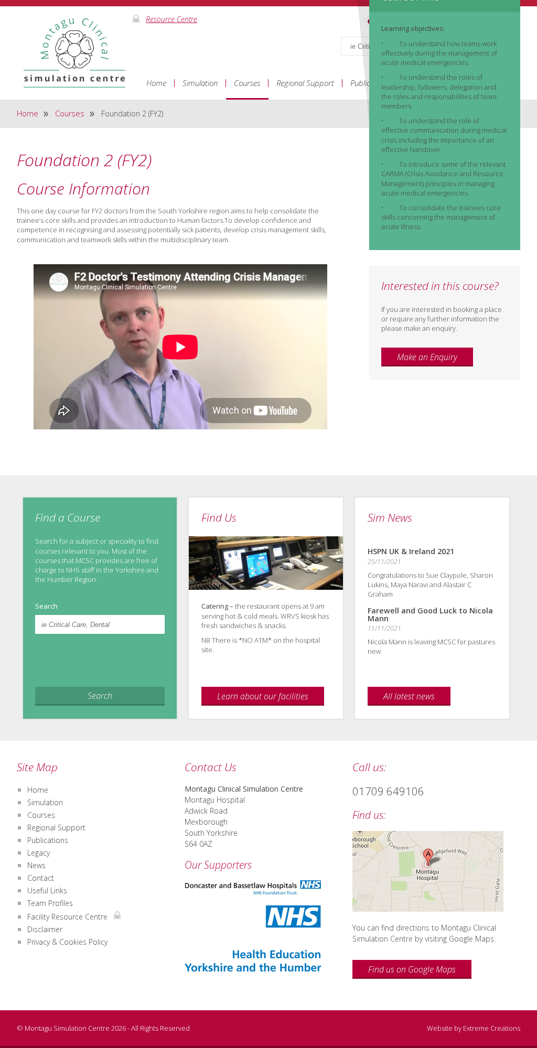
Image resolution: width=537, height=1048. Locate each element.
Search (46, 606)
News (36, 865)
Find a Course (67, 517)
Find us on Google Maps (412, 969)
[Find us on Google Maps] (436, 871)
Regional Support (305, 83)
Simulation (200, 83)
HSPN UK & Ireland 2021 (411, 551)
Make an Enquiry (427, 357)
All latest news (409, 696)
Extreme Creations (491, 1028)
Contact (40, 878)
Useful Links (47, 890)
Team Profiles (50, 903)
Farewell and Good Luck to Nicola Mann (430, 614)
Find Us (219, 517)
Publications (47, 840)
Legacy (38, 853)
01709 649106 (388, 791)
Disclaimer (44, 929)
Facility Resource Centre (68, 917)
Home (156, 83)
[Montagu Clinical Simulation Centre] (74, 47)
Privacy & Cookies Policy (67, 942)
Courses (247, 83)
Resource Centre (171, 18)
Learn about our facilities (262, 696)
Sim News (390, 517)
